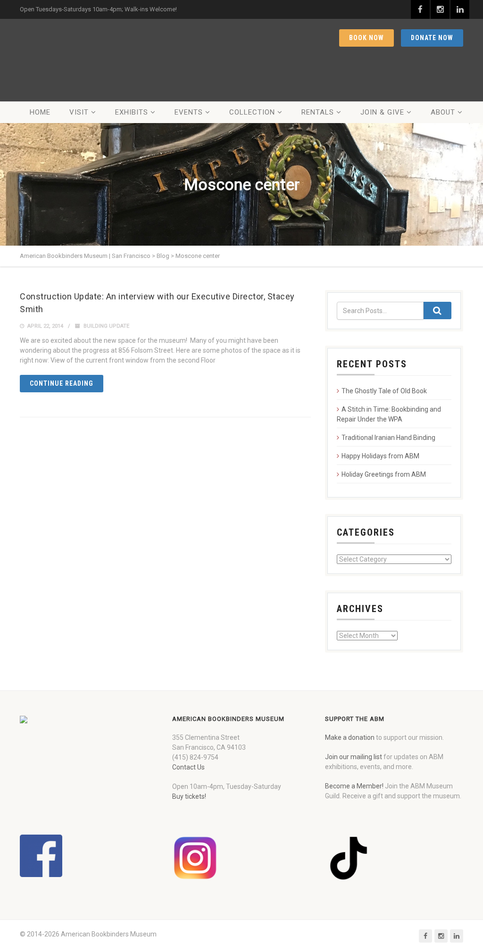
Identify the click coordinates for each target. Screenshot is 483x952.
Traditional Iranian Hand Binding (388, 437)
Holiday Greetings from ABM (383, 474)
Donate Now (432, 37)
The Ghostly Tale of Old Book (384, 391)
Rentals (317, 112)
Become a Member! (354, 786)
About (443, 112)
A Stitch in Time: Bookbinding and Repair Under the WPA (389, 414)
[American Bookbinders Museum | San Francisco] (79, 60)
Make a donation (350, 737)
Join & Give (382, 112)
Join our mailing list (353, 757)
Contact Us (188, 767)
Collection (252, 112)
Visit (79, 112)
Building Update (106, 326)
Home (40, 112)
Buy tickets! (189, 796)
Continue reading (61, 383)
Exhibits (131, 112)
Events (189, 112)
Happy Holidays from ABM (380, 456)
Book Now (366, 37)
